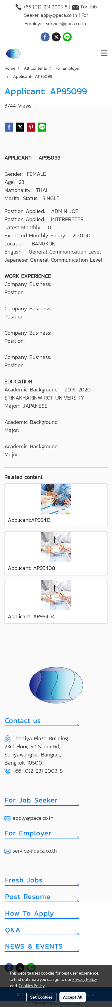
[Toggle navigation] (104, 53)
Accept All (72, 996)
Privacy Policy (84, 979)
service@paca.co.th (66, 23)
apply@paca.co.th (59, 15)
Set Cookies (41, 996)
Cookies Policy (32, 985)
